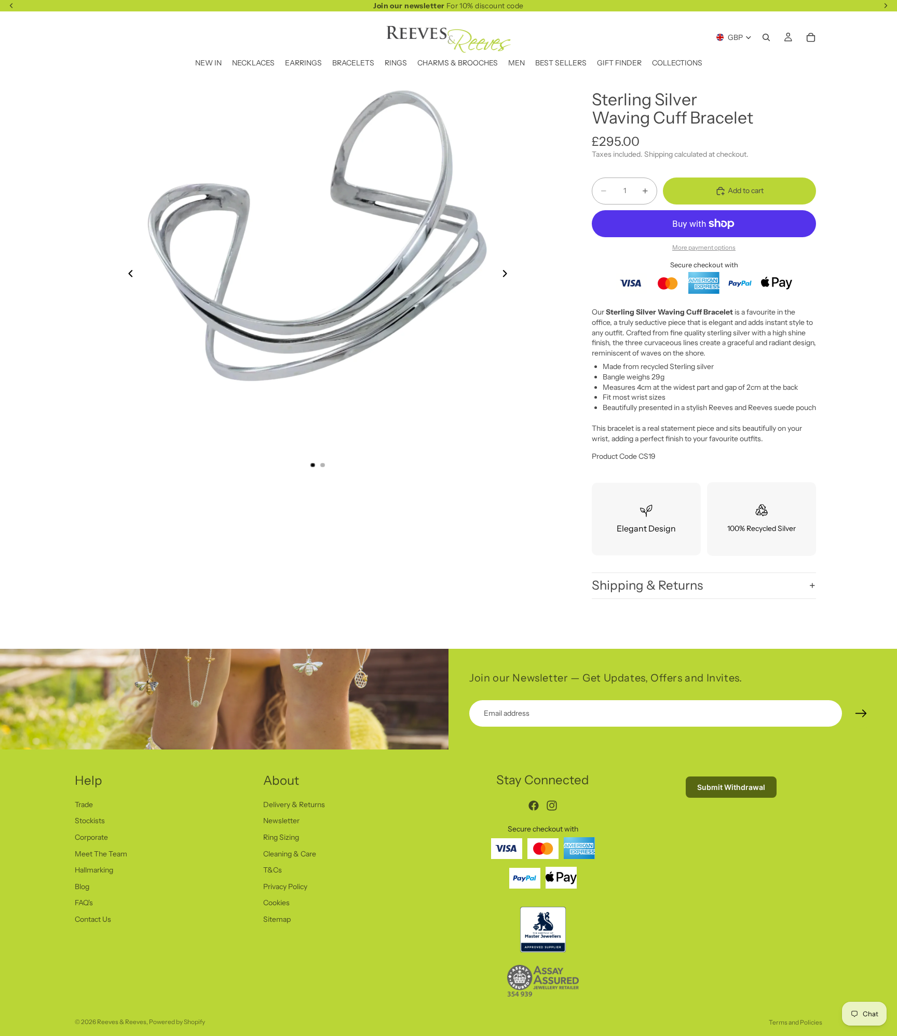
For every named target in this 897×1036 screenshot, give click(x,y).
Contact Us (93, 919)
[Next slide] (507, 275)
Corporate (91, 837)
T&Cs (272, 870)
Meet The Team (101, 853)
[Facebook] (533, 805)
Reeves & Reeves (121, 1022)
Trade (84, 804)
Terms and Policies (795, 1022)
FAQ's (84, 902)
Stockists (90, 820)
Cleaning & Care (289, 853)
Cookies (276, 902)
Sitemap (277, 919)
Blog (82, 886)
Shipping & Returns (647, 585)
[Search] (766, 37)
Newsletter (281, 820)
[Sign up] (861, 714)
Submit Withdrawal (731, 787)
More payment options (704, 247)
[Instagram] (552, 805)
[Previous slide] (127, 275)
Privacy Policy (285, 886)
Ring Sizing (281, 837)
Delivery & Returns (294, 804)
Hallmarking (94, 870)
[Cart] (810, 37)
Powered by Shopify (177, 1022)
